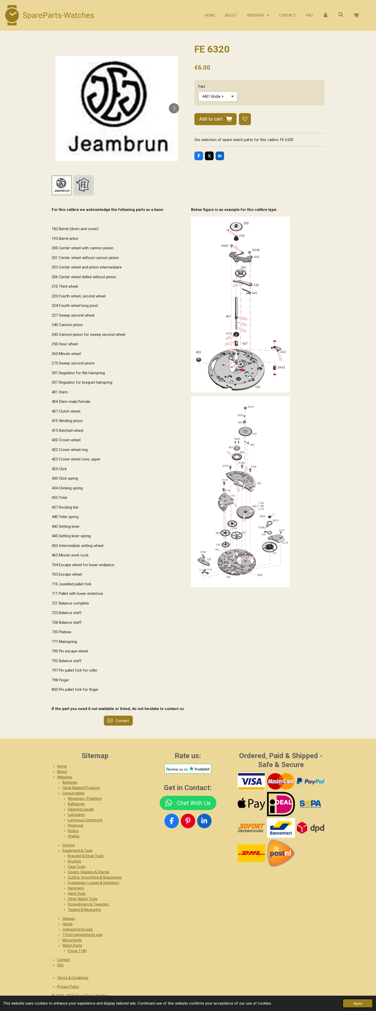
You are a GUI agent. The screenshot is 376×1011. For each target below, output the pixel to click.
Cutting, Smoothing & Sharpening (94, 877)
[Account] (325, 15)
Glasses (68, 919)
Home (62, 766)
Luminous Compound (85, 820)
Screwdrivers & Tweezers (88, 904)
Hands (67, 924)
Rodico (73, 831)
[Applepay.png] (251, 804)
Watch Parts (72, 945)
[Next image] (174, 108)
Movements (72, 940)
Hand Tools (77, 893)
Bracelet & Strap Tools (86, 856)
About (62, 772)
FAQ (60, 965)
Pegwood (75, 825)
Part (201, 86)
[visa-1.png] (251, 781)
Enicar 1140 (77, 951)
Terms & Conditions (73, 978)
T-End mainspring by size (82, 935)
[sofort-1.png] (251, 827)
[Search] (341, 14)
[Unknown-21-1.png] (281, 827)
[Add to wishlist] (245, 119)
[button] (62, 185)
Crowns (68, 845)
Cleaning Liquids (81, 809)
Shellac (74, 836)
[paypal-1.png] (310, 781)
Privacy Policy (68, 987)
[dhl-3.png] (251, 853)
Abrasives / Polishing (85, 799)
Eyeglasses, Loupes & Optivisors (93, 883)
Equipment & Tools (77, 850)
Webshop (64, 777)
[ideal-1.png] (281, 804)
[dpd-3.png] (310, 827)
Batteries (69, 782)
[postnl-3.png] (281, 853)
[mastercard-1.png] (281, 781)
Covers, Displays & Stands (88, 872)
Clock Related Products (81, 788)
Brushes (74, 861)
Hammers (76, 888)
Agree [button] (357, 1003)
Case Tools (76, 867)
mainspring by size (77, 929)
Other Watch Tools (82, 899)
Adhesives (76, 804)
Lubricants (76, 815)
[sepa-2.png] (310, 804)
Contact (63, 960)
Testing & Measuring (84, 910)
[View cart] (356, 15)
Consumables (73, 793)
